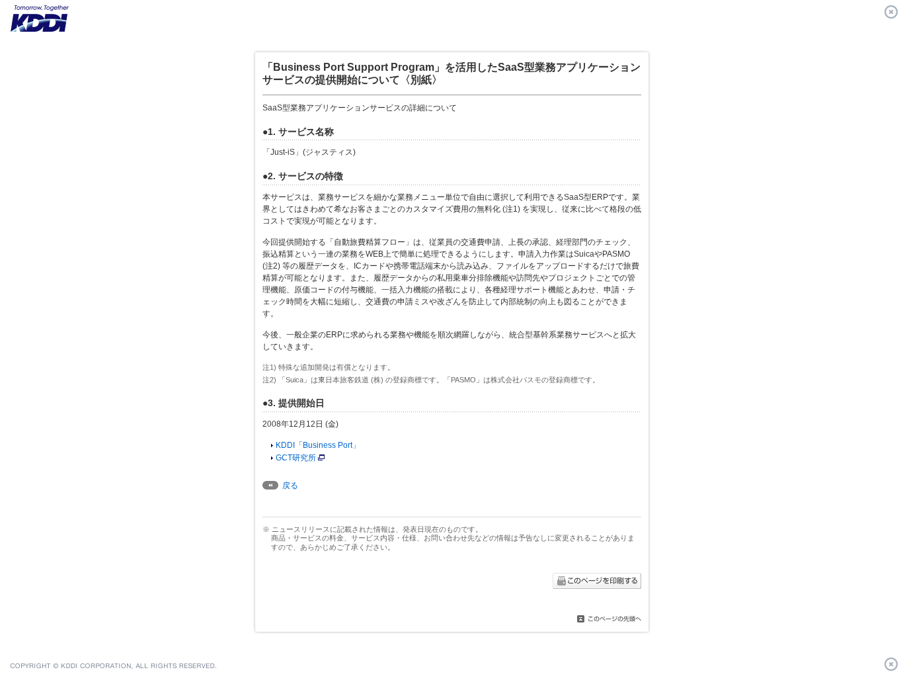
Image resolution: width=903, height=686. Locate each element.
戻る (290, 485)
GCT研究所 (296, 457)
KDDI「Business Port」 (318, 445)
